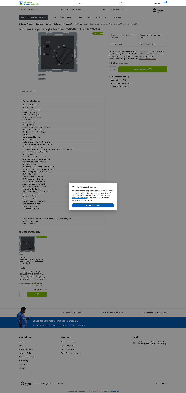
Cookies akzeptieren (93, 205)
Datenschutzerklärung (80, 198)
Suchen (121, 3)
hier (92, 200)
